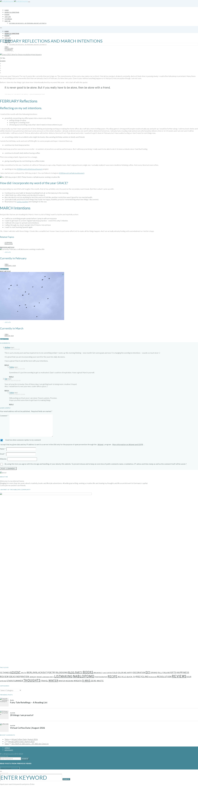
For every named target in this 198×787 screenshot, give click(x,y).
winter (53, 680)
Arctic (23, 673)
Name (3, 449)
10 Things (5, 672)
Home (7, 10)
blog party (75, 672)
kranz (39, 677)
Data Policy (9, 750)
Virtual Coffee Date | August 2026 (24, 739)
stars (10, 681)
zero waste (97, 681)
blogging (62, 672)
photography (101, 677)
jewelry (33, 677)
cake (104, 673)
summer (18, 680)
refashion (153, 677)
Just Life (8, 16)
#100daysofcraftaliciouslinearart (29, 169)
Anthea (7, 347)
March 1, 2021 (9, 48)
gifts (173, 672)
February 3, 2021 (10, 265)
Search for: (4, 756)
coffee (109, 673)
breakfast (98, 673)
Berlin (31, 672)
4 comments (9, 50)
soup (189, 677)
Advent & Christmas (12, 12)
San (6, 379)
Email (2, 454)
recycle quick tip (127, 677)
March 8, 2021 (9, 336)
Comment (4, 416)
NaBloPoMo (83, 676)
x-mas (86, 680)
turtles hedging (22, 201)
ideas (12, 676)
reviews (179, 676)
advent (15, 672)
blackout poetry (45, 672)
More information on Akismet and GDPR (127, 444)
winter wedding (66, 681)
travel (44, 681)
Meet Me (7, 21)
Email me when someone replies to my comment (23, 440)
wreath (78, 681)
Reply (7, 365)
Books (7, 14)
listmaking (8, 242)
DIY (148, 672)
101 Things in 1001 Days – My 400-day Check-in (30, 744)
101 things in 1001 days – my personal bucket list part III (27, 23)
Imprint (7, 748)
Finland (166, 673)
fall (160, 673)
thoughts (32, 681)
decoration (139, 673)
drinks (153, 673)
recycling (142, 676)
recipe (112, 676)
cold (114, 673)
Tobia (6, 47)
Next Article (5, 271)
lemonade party (48, 677)
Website (3, 459)
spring (3, 681)
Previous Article (7, 247)
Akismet (101, 444)
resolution (9, 244)
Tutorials (8, 19)
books (88, 672)
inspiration (22, 676)
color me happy (125, 673)
